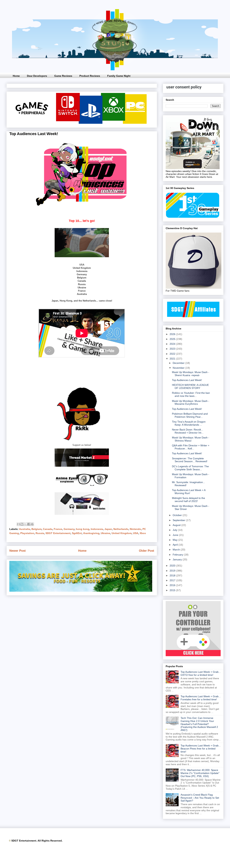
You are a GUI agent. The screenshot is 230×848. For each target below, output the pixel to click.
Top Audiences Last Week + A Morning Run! (188, 492)
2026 (173, 334)
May (175, 539)
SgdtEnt (77, 533)
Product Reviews (89, 75)
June (176, 535)
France (58, 529)
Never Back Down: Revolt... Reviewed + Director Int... (187, 431)
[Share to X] (25, 524)
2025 (173, 339)
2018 (173, 575)
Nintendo (135, 529)
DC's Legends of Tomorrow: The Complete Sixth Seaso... (190, 468)
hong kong (82, 529)
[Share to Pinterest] (32, 524)
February (178, 554)
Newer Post (17, 550)
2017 (173, 580)
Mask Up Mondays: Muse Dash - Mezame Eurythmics (190, 402)
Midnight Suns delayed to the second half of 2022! (188, 500)
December (179, 362)
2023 (173, 348)
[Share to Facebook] (29, 524)
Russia (40, 533)
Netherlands (120, 529)
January (178, 559)
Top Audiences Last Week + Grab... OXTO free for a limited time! (201, 673)
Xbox (143, 533)
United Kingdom (122, 533)
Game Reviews (63, 75)
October (178, 515)
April (175, 544)
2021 (173, 358)
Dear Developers (37, 75)
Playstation (27, 533)
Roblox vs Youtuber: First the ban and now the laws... (191, 394)
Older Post (146, 550)
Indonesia (97, 529)
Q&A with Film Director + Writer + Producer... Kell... (190, 447)
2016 (173, 585)
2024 (173, 343)
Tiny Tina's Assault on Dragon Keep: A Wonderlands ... (189, 423)
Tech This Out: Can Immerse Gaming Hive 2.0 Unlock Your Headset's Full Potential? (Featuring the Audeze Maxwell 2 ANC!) (199, 724)
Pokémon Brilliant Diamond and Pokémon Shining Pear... (190, 415)
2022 (173, 353)
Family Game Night (118, 75)
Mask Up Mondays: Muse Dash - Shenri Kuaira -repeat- (190, 374)
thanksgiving (91, 533)
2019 (173, 570)
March (177, 549)
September (179, 520)
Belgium (36, 529)
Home (16, 75)
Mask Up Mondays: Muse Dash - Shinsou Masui (190, 439)
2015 (173, 590)
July (175, 529)
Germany (69, 529)
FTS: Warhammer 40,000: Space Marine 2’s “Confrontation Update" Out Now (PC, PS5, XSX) (200, 773)
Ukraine (105, 533)
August (177, 525)
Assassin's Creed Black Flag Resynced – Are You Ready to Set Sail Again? (200, 797)
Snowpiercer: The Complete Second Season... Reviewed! (189, 460)
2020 (173, 565)
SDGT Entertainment (57, 533)
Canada (47, 529)
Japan (108, 529)
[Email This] (18, 524)
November (179, 367)
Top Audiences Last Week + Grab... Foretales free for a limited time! (201, 698)
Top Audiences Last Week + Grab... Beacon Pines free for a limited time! (201, 748)
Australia (24, 529)
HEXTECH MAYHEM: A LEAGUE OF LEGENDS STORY (190, 386)
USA (135, 533)
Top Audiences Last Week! (187, 380)
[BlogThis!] (22, 524)
